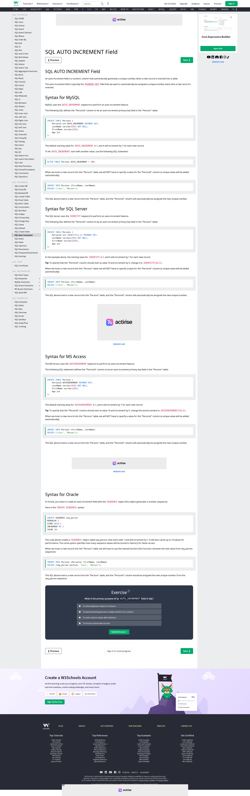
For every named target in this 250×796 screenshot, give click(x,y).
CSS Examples (144, 742)
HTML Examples (144, 740)
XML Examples (144, 759)
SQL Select (19, 29)
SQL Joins (19, 110)
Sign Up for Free (54, 701)
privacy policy (163, 780)
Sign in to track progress (119, 650)
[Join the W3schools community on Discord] (217, 57)
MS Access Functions (24, 289)
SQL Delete (19, 64)
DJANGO (202, 9)
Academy (195, 3)
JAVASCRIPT (36, 9)
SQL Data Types (21, 275)
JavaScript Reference (100, 744)
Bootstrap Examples (144, 754)
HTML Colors (100, 756)
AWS (104, 9)
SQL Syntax (19, 25)
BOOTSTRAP (138, 9)
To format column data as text (96, 623)
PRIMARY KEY (92, 84)
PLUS (60, 726)
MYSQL (162, 9)
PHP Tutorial (56, 756)
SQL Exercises (21, 312)
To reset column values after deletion (99, 617)
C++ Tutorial (56, 759)
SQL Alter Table (22, 203)
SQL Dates (19, 238)
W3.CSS (113, 9)
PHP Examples (144, 756)
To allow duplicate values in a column (99, 606)
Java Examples (144, 758)
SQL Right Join (21, 120)
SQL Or (18, 46)
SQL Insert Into (21, 53)
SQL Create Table (22, 196)
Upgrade (183, 3)
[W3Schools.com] (46, 727)
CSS (24, 9)
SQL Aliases (20, 106)
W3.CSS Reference (100, 750)
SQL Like (18, 92)
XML (192, 9)
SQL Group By (21, 138)
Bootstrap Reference (100, 752)
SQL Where (19, 36)
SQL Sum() (19, 85)
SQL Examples (21, 302)
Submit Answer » (119, 631)
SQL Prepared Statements (26, 252)
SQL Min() (19, 74)
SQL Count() (20, 81)
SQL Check (19, 224)
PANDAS (225, 9)
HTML (15, 9)
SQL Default (20, 228)
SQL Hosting (20, 256)
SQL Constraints (22, 207)
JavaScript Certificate (187, 744)
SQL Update (20, 60)
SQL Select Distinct (23, 32)
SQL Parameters (22, 249)
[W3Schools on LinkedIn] (212, 57)
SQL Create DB (21, 186)
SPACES (82, 726)
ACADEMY (144, 772)
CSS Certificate (187, 742)
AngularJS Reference (100, 759)
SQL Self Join (20, 127)
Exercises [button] (57, 3)
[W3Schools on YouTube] (209, 57)
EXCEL (183, 9)
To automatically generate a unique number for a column (108, 611)
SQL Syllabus (20, 319)
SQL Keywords (21, 278)
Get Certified (170, 3)
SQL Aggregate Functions (26, 71)
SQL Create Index (22, 231)
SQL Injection (21, 245)
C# (96, 9)
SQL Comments (22, 173)
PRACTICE (161, 726)
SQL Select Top (21, 67)
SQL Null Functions (23, 166)
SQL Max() (19, 78)
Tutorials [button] (27, 3)
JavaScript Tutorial (56, 744)
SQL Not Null (20, 210)
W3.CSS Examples (144, 752)
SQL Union (19, 131)
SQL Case (19, 162)
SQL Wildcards (21, 95)
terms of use (144, 780)
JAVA (68, 9)
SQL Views (19, 242)
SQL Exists (19, 145)
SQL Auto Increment (24, 235)
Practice (217, 3)
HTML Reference (100, 740)
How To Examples (144, 746)
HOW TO (125, 9)
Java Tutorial (56, 758)
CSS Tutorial (56, 742)
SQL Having (20, 141)
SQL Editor (19, 305)
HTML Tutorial (56, 740)
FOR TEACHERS (135, 726)
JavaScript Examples (144, 744)
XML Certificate (187, 761)
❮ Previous (53, 60)
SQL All (18, 152)
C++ (89, 9)
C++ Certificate (187, 758)
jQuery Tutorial (56, 761)
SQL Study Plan (21, 323)
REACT (151, 9)
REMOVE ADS (119, 344)
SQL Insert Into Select (24, 159)
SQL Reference (100, 746)
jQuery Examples (143, 761)
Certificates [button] (72, 3)
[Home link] (16, 3)
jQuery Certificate (187, 754)
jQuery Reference (100, 761)
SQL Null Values (21, 57)
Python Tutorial (56, 750)
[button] (102, 3)
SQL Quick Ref (21, 292)
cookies (152, 780)
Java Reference (100, 758)
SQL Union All (21, 134)
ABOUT (134, 772)
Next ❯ (186, 60)
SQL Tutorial (56, 748)
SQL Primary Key (22, 217)
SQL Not (18, 50)
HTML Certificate (187, 740)
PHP (76, 9)
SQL (48, 9)
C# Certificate (187, 759)
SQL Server (19, 316)
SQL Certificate (21, 265)
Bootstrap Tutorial (56, 754)
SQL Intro (19, 22)
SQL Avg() (19, 88)
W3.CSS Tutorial (56, 752)
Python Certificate (187, 750)
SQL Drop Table (21, 200)
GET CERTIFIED (107, 726)
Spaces (207, 3)
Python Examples (144, 750)
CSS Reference (100, 742)
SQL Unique (20, 214)
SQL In (17, 99)
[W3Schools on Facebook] (221, 57)
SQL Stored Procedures (25, 169)
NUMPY (213, 9)
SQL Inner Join (21, 113)
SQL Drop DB (20, 189)
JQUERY (172, 9)
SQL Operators (21, 176)
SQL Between (20, 102)
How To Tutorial (56, 746)
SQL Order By (20, 39)
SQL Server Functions (24, 285)
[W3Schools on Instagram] (224, 57)
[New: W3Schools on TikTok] (228, 57)
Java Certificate (187, 756)
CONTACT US (186, 726)
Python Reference (100, 748)
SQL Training (20, 326)
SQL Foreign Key (22, 221)
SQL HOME (19, 18)
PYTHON (58, 9)
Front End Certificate (187, 746)
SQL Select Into (21, 155)
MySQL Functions (22, 282)
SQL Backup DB (21, 193)
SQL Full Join (20, 124)
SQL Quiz (19, 309)
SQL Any (18, 148)
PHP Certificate (187, 752)
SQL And (18, 43)
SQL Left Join (20, 117)
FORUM (125, 772)
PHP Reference (100, 754)
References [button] (42, 3)
